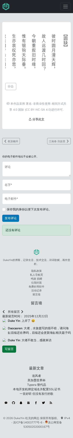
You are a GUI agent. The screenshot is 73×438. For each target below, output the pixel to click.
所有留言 (14, 312)
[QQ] (21, 403)
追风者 (36, 376)
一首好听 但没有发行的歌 (36, 394)
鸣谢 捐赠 (36, 279)
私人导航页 (36, 275)
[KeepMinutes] (6, 403)
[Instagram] (28, 403)
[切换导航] (65, 6)
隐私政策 (36, 271)
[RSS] (51, 403)
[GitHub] (13, 403)
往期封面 (36, 283)
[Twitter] (43, 403)
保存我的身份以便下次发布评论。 (29, 209)
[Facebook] (36, 403)
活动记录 (36, 290)
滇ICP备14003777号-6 (27, 422)
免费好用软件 (36, 286)
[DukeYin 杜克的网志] (6, 6)
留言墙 (36, 294)
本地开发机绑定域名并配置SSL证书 (36, 389)
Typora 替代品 (36, 385)
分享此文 (38, 119)
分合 (11, 86)
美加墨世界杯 (36, 380)
